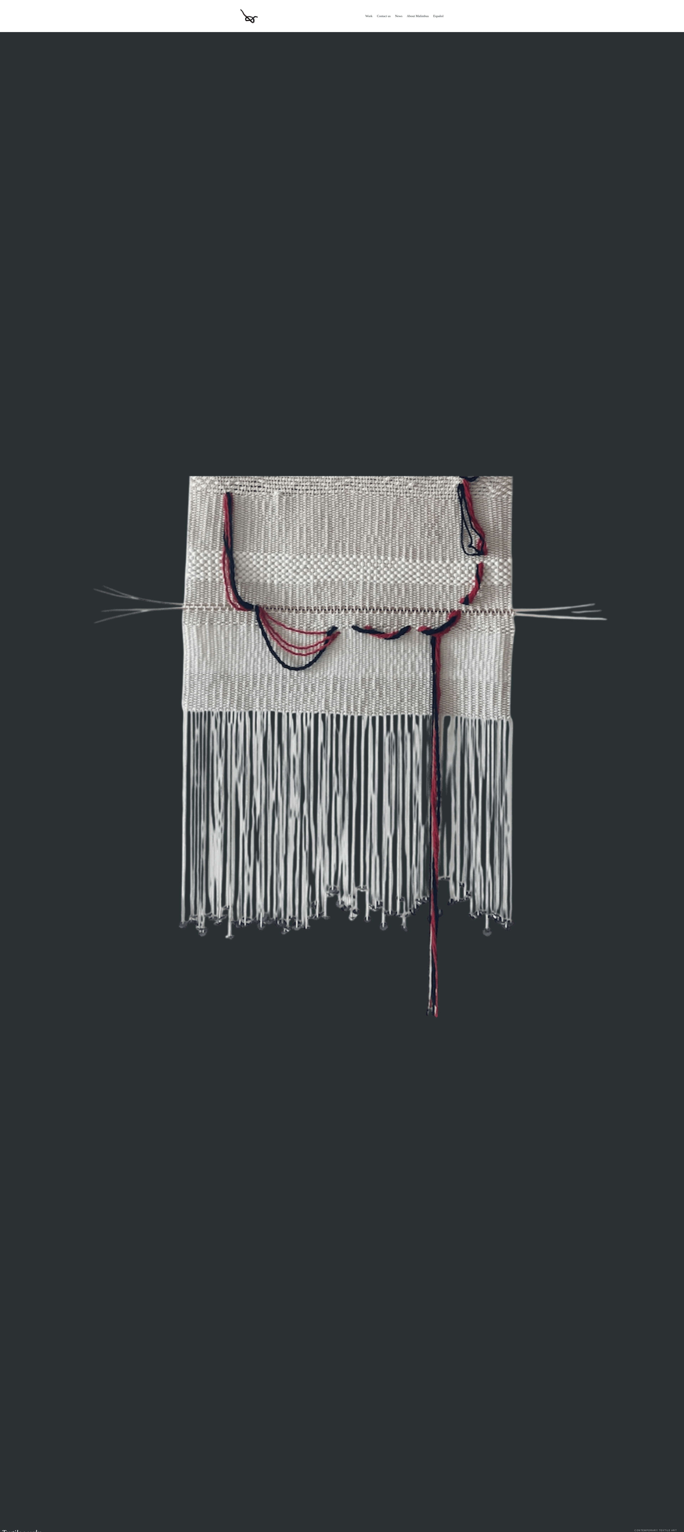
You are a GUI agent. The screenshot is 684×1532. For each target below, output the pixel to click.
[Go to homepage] (249, 16)
